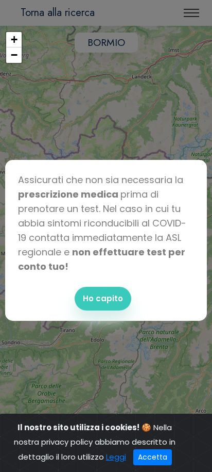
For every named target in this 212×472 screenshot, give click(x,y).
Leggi (116, 456)
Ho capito (103, 298)
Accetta (152, 457)
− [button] (14, 54)
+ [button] (14, 39)
